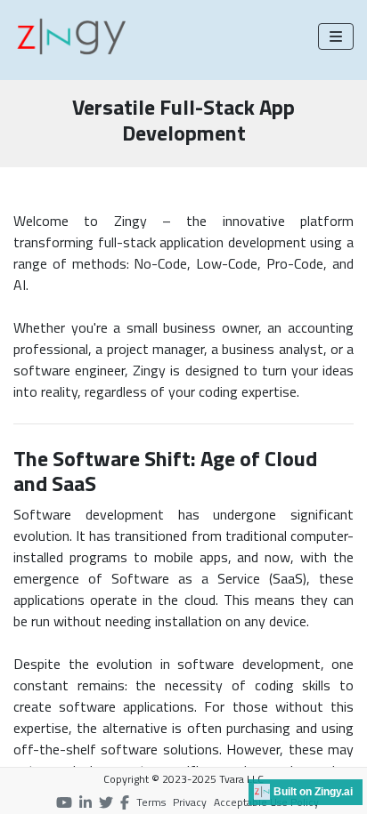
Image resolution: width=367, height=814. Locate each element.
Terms (151, 802)
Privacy (190, 802)
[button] (336, 36)
